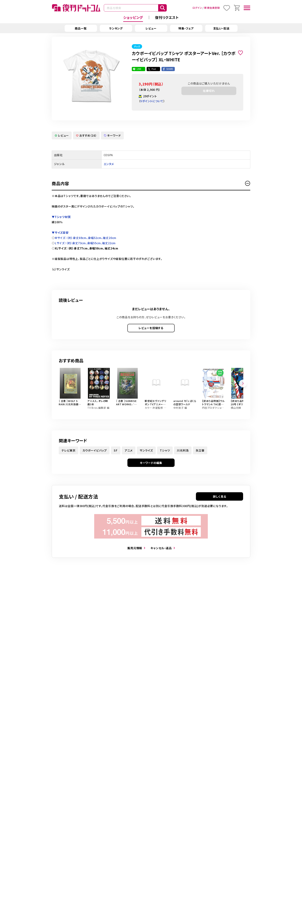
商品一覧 (81, 28)
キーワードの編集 (151, 463)
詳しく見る (219, 496)
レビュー (151, 28)
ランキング (116, 28)
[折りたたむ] (247, 183)
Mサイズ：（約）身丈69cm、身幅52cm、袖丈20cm (85, 238)
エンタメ (109, 164)
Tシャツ (165, 450)
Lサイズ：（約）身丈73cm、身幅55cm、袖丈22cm (85, 243)
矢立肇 (200, 450)
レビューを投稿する (151, 328)
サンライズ (146, 450)
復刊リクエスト (167, 17)
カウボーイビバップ (94, 450)
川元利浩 (183, 450)
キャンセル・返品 (161, 548)
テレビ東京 (69, 450)
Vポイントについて (151, 101)
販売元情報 (134, 548)
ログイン (197, 7)
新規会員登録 (212, 7)
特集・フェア (186, 28)
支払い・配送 (221, 28)
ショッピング (133, 17)
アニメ (129, 450)
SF (116, 450)
